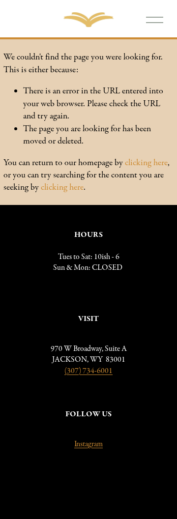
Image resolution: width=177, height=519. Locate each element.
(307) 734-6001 (88, 370)
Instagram (88, 444)
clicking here (146, 162)
